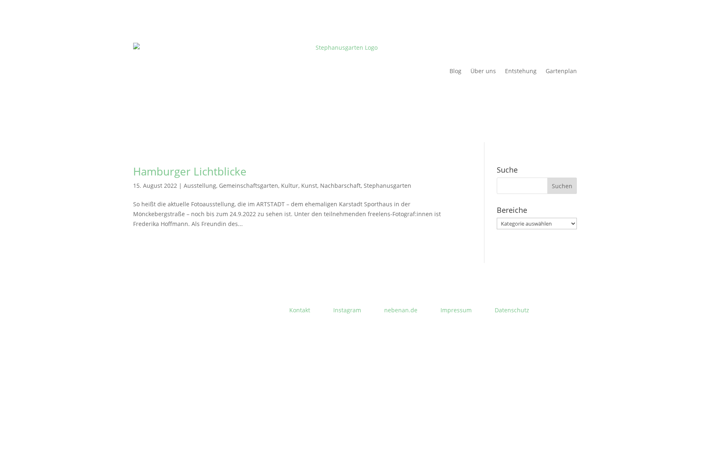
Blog (455, 71)
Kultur (289, 185)
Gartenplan (561, 71)
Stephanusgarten (387, 185)
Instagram (347, 310)
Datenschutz (512, 310)
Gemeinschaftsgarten (248, 185)
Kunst (309, 185)
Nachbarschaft (340, 185)
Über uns (483, 71)
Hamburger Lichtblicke (190, 171)
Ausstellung (200, 185)
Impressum (456, 310)
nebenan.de (400, 310)
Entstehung (521, 71)
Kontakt (299, 310)
